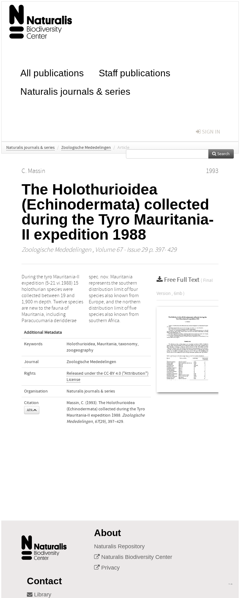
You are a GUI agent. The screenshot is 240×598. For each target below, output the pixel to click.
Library (41, 594)
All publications (52, 72)
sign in (210, 132)
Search (223, 153)
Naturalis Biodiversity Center (136, 557)
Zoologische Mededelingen (86, 147)
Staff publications (134, 72)
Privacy (110, 568)
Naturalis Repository (119, 546)
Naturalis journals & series (75, 90)
